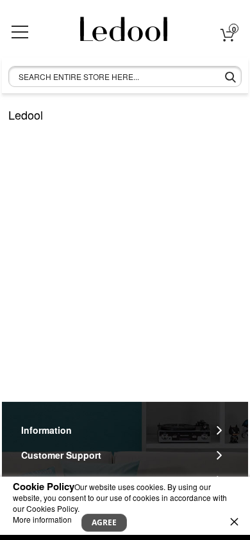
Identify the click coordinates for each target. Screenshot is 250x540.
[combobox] (125, 76)
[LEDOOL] (117, 33)
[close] (234, 521)
